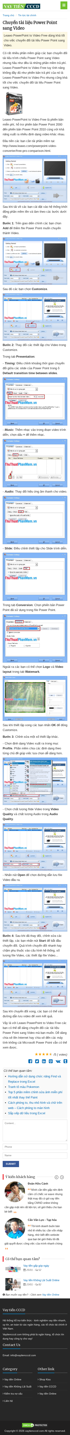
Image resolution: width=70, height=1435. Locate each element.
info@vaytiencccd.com (23, 1355)
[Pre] (57, 1178)
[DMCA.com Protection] (35, 1425)
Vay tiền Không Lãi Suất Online (41, 1280)
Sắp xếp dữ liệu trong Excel (26, 1113)
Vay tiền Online (50, 1294)
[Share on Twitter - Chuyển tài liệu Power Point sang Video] (36, 1061)
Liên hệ (8, 1400)
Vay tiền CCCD (47, 1386)
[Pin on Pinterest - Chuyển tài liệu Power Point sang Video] (50, 1061)
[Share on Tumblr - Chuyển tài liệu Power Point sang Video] (64, 1061)
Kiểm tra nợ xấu (13, 1393)
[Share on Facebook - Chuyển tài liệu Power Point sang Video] (29, 1061)
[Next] (61, 1178)
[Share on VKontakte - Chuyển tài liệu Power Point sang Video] (57, 1061)
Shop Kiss (45, 1379)
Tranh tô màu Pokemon (23, 1087)
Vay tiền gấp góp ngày (36, 1265)
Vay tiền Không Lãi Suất (17, 1386)
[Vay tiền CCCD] (30, 5)
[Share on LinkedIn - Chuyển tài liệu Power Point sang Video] (43, 1061)
